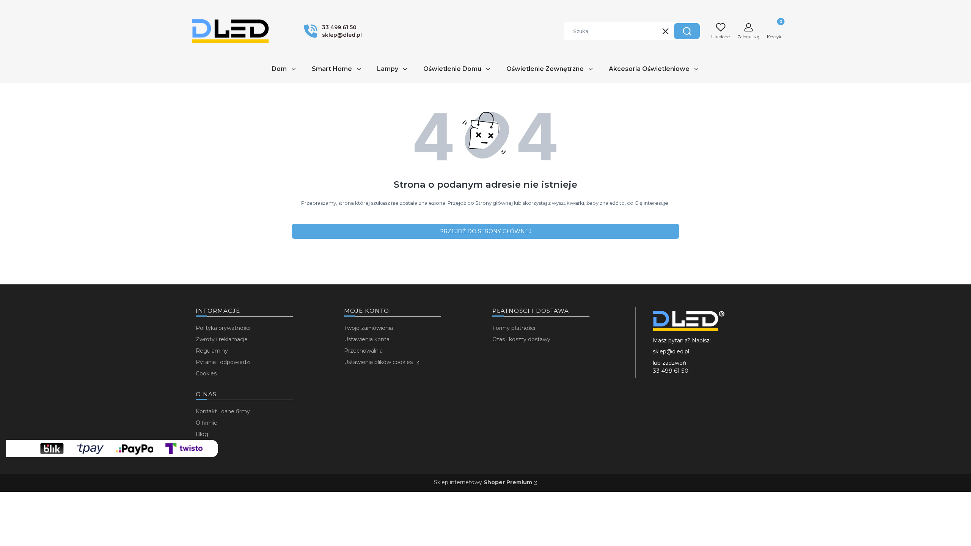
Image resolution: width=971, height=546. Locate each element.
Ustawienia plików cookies (379, 362)
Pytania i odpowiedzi (223, 362)
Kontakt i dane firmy (223, 411)
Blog (202, 434)
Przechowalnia (363, 350)
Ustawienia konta (367, 339)
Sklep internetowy (483, 482)
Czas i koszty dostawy (521, 339)
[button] (687, 31)
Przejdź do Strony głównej (485, 231)
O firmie (206, 422)
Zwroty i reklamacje (222, 339)
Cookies (206, 373)
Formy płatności (513, 328)
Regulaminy (212, 350)
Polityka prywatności (223, 328)
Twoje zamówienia (368, 328)
